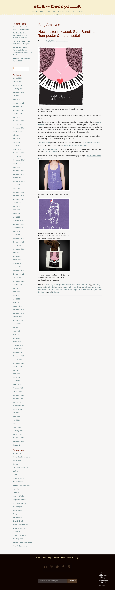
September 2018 (19, 128)
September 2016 (19, 181)
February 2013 (18, 263)
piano (94, 287)
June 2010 (16, 374)
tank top (54, 149)
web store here (51, 152)
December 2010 (18, 352)
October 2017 (17, 156)
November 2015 (18, 195)
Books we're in (18, 460)
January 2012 (17, 306)
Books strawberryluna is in (22, 457)
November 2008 (18, 441)
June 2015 (16, 210)
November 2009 (18, 399)
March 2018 (17, 149)
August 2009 (17, 409)
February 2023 (18, 89)
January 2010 (17, 391)
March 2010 (17, 384)
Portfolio (51, 12)
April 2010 (16, 381)
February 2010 (18, 388)
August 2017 (17, 163)
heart (59, 287)
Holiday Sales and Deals (21, 485)
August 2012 (17, 285)
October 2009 (17, 402)
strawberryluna (62, 41)
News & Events (81, 284)
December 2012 (18, 270)
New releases (70, 284)
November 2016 (18, 174)
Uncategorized (18, 539)
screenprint (74, 290)
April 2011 (16, 338)
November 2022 (18, 92)
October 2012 (17, 277)
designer (41, 287)
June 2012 (16, 292)
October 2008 (17, 445)
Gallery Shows (18, 482)
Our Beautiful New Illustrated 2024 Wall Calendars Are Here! (20, 35)
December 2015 (18, 192)
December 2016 (18, 171)
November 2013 (18, 242)
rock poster (42, 290)
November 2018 (18, 121)
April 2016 (16, 188)
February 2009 (18, 431)
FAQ (57, 15)
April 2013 (16, 256)
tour (49, 292)
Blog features (17, 453)
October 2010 (17, 359)
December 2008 (18, 438)
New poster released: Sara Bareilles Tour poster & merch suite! (66, 34)
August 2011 (17, 324)
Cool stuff (16, 464)
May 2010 (16, 377)
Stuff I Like (16, 532)
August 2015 (17, 203)
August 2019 (17, 114)
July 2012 (16, 288)
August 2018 (17, 131)
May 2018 (16, 142)
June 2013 (16, 253)
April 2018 (16, 146)
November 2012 (18, 274)
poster (99, 287)
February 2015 (18, 220)
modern (70, 287)
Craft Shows (17, 471)
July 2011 (16, 327)
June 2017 (16, 167)
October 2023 (17, 82)
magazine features (19, 500)
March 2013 (17, 260)
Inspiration (16, 489)
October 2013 (17, 245)
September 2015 (19, 199)
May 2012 (16, 295)
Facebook (63, 567)
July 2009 (16, 413)
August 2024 (17, 78)
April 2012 (16, 299)
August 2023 (17, 85)
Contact (69, 12)
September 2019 (19, 110)
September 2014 (19, 228)
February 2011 (18, 345)
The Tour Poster (44, 143)
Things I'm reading (19, 535)
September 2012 (19, 281)
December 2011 (18, 310)
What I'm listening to (20, 546)
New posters (60, 284)
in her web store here (92, 143)
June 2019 (16, 117)
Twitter (57, 567)
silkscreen (83, 290)
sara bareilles (65, 290)
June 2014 (16, 231)
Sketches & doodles (20, 528)
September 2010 (19, 363)
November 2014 (18, 224)
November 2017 (18, 153)
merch (64, 287)
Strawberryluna (57, 7)
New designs (50, 284)
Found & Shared (18, 478)
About (61, 12)
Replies (55, 292)
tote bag (44, 149)
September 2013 (19, 249)
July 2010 (16, 370)
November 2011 (18, 313)
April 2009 (16, 423)
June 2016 (16, 185)
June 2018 (16, 139)
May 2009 (16, 420)
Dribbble (52, 567)
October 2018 (17, 124)
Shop (34, 12)
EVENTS (79, 12)
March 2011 (17, 342)
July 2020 (16, 96)
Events (15, 475)
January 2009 (17, 434)
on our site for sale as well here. (75, 145)
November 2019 (18, 106)
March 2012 (17, 302)
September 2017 (19, 160)
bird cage (97, 284)
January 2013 (17, 267)
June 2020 (16, 99)
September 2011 (18, 320)
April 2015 (16, 217)
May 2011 (16, 334)
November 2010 (18, 356)
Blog (41, 12)
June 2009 (16, 416)
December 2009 (18, 395)
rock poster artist (53, 290)
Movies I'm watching (20, 503)
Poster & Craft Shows (20, 524)
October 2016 (17, 178)
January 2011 (17, 349)
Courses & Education (20, 468)
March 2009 (17, 427)
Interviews (16, 492)
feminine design (51, 287)
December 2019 (18, 103)
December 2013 (18, 238)
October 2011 (17, 317)
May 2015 (16, 213)
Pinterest (69, 567)
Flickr (46, 567)
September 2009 (19, 406)
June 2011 (16, 331)
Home (37, 558)
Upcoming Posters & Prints (22, 542)
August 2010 (17, 366)
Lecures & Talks (18, 496)
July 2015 (16, 206)
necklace (77, 287)
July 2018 (16, 135)
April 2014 (16, 235)
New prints (16, 514)
